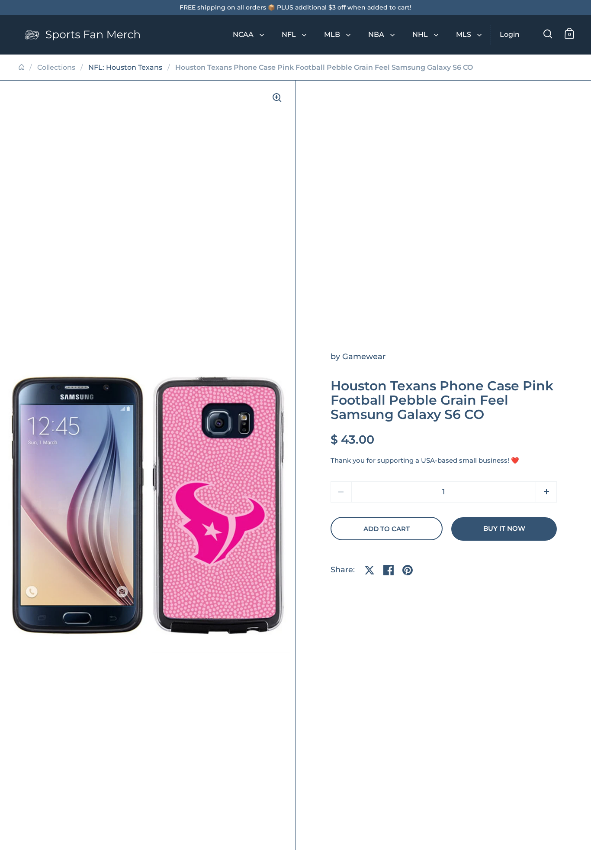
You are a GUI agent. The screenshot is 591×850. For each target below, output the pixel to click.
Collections (56, 67)
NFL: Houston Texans (125, 67)
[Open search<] (547, 33)
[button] (546, 492)
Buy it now (504, 528)
